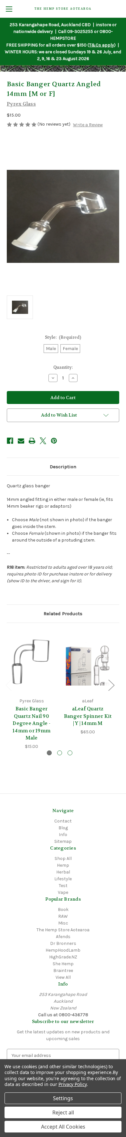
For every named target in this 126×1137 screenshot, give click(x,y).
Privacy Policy (72, 1084)
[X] (43, 440)
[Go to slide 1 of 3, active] (49, 752)
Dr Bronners (63, 943)
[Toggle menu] (9, 9)
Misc (63, 923)
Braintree (63, 970)
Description (63, 467)
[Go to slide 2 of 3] (59, 752)
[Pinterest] (54, 440)
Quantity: (63, 367)
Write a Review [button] (88, 125)
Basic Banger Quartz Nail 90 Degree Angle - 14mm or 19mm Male (31, 723)
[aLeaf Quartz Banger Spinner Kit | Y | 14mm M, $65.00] (87, 662)
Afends (63, 936)
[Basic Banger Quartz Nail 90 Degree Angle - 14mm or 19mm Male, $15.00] (31, 662)
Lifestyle (63, 879)
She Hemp (63, 963)
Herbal (63, 872)
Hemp (63, 865)
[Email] (21, 440)
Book (63, 909)
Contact (63, 821)
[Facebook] (10, 440)
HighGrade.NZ (63, 957)
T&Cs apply (101, 45)
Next (111, 685)
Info (63, 834)
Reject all (63, 1112)
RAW (63, 916)
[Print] (32, 440)
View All (63, 977)
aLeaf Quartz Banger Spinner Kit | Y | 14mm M (88, 716)
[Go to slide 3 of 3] (70, 752)
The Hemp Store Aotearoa (63, 930)
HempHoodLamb (63, 950)
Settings (63, 1098)
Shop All (63, 858)
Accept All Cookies (63, 1126)
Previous (8, 685)
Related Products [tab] (63, 613)
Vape (63, 892)
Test (63, 885)
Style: (63, 337)
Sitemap (63, 841)
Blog (63, 828)
